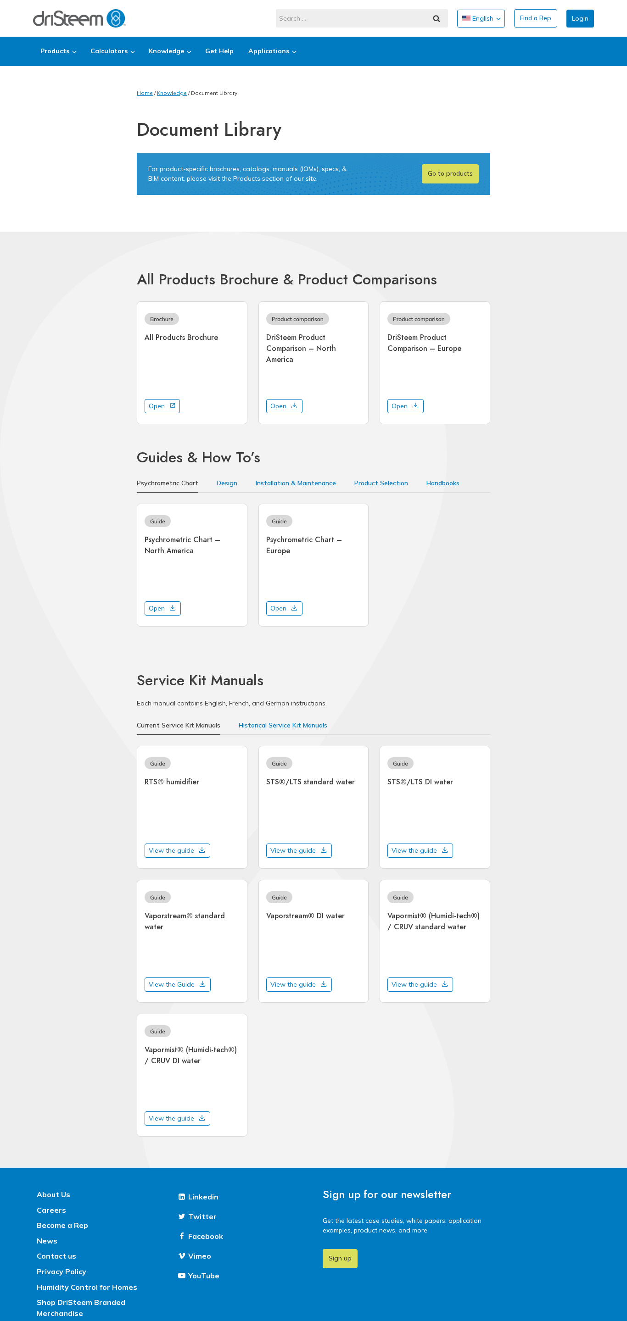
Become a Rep (62, 1225)
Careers (51, 1210)
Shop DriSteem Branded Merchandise (81, 1308)
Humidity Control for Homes (87, 1287)
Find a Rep (535, 18)
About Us (53, 1194)
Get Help (219, 51)
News (47, 1240)
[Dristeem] (79, 18)
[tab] (167, 484)
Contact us (56, 1255)
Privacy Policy (61, 1271)
